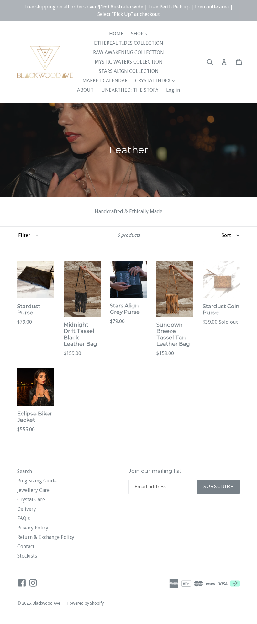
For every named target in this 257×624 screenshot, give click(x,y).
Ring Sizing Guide (37, 481)
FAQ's (23, 518)
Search (24, 471)
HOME (116, 34)
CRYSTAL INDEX (153, 81)
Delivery (26, 509)
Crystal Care (31, 500)
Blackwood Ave (47, 603)
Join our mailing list (154, 471)
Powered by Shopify (85, 603)
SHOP (138, 34)
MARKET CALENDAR (105, 81)
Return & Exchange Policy (45, 537)
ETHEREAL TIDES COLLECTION (128, 43)
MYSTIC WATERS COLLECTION (129, 62)
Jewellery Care (33, 490)
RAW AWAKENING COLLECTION (128, 52)
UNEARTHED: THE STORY (130, 90)
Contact (25, 546)
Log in (173, 90)
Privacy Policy (32, 528)
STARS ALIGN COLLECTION (129, 71)
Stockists (27, 556)
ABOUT (85, 90)
